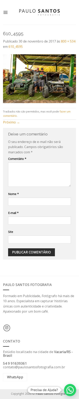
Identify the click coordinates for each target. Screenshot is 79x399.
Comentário (17, 159)
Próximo (11, 122)
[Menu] (5, 12)
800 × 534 (68, 41)
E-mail (13, 213)
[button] (70, 390)
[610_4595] (39, 78)
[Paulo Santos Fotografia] (39, 12)
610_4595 (16, 46)
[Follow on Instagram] (6, 328)
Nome (13, 194)
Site (10, 232)
